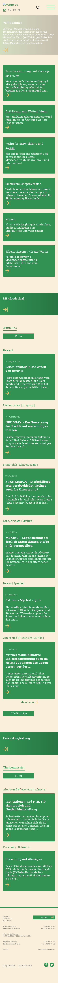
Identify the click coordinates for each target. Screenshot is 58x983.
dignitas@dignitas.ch (46, 949)
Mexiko (27, 520)
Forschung (9, 847)
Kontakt (44, 917)
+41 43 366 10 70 (48, 928)
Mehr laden (27, 702)
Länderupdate (11, 405)
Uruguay (27, 405)
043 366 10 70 (49, 926)
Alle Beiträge (18, 713)
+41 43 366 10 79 (48, 944)
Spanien (18, 583)
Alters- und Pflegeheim (17, 637)
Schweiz (39, 789)
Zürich (38, 637)
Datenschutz (25, 965)
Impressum (9, 965)
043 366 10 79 (49, 941)
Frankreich (10, 464)
